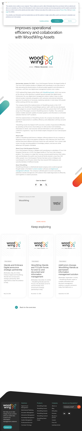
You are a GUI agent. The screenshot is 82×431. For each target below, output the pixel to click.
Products (39, 403)
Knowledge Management (27, 417)
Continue (57, 21)
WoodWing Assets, (48, 92)
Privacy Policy (63, 10)
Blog (53, 408)
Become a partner (54, 416)
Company (55, 403)
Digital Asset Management (24, 406)
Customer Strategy (26, 425)
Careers (54, 420)
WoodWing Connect (42, 416)
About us (54, 406)
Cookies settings (44, 21)
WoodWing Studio (42, 406)
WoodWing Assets (42, 408)
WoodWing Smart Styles (42, 419)
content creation (38, 169)
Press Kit (54, 422)
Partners (54, 413)
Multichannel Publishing (27, 410)
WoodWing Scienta (42, 411)
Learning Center (56, 425)
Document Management (27, 412)
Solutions (24, 403)
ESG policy (54, 411)
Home (2, 12)
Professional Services (26, 422)
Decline (70, 21)
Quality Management (26, 420)
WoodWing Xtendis (42, 413)
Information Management (27, 415)
